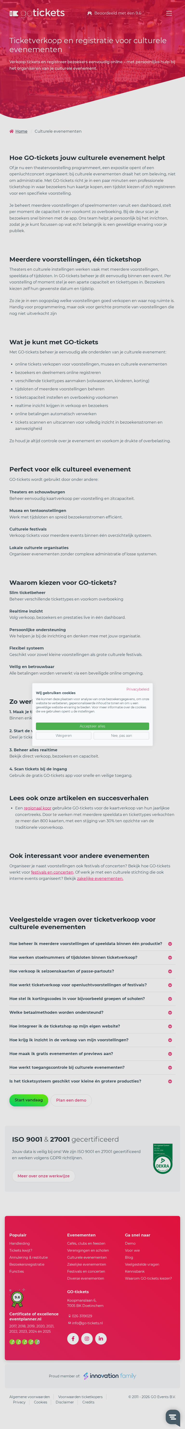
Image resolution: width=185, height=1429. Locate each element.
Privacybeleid (137, 689)
